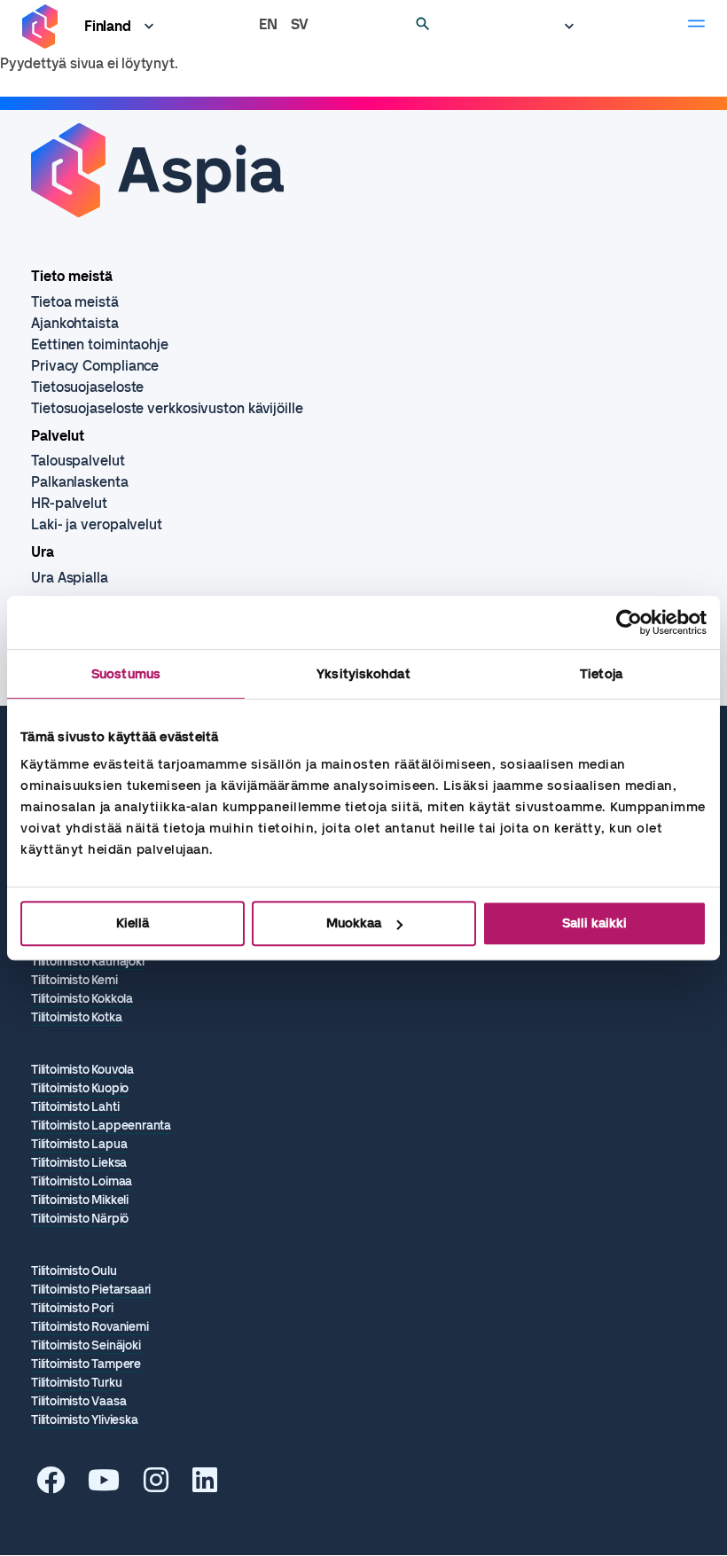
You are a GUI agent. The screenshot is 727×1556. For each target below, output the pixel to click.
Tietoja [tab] (601, 674)
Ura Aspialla (69, 577)
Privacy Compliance (95, 365)
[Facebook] (50, 1485)
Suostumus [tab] (125, 674)
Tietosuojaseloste (87, 387)
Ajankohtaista (75, 323)
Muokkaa (353, 923)
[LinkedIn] (204, 1485)
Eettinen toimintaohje (99, 344)
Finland (107, 26)
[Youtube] (104, 1485)
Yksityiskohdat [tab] (363, 674)
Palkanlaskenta (80, 481)
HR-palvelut (69, 503)
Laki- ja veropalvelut (96, 524)
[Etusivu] (40, 27)
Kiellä (132, 923)
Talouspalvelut (78, 460)
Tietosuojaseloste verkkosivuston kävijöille (167, 408)
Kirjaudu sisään (560, 26)
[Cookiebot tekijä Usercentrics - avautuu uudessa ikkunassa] (629, 622)
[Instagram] (156, 1485)
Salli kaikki (594, 923)
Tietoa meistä (75, 301)
